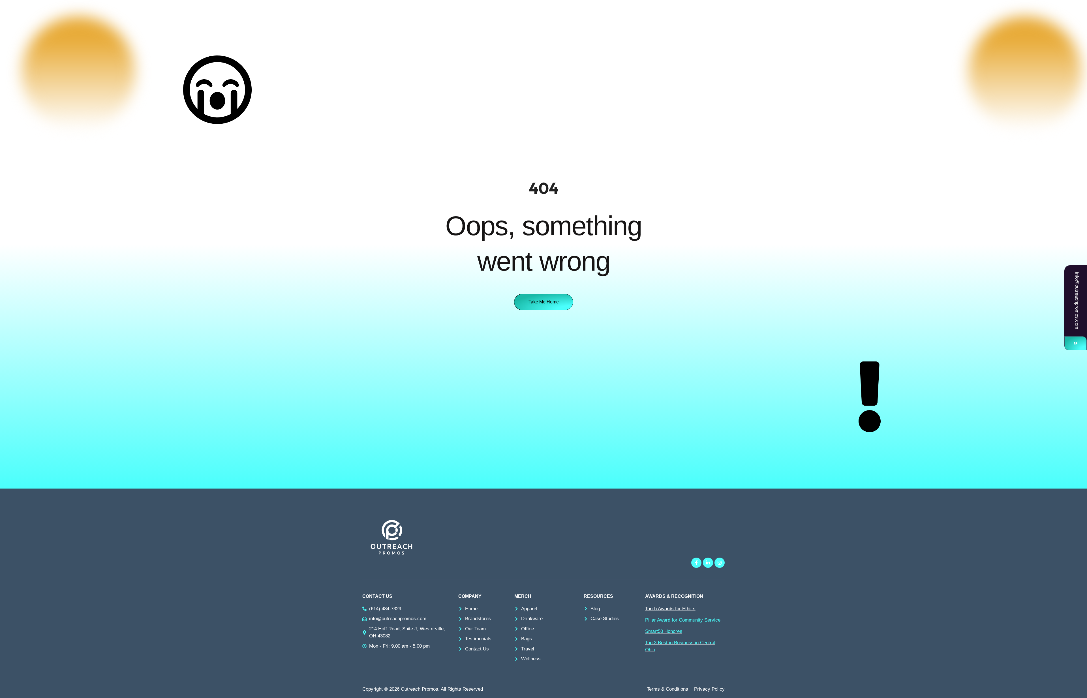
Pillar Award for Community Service (682, 620)
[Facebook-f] (696, 563)
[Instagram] (719, 563)
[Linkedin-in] (708, 563)
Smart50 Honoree (663, 631)
